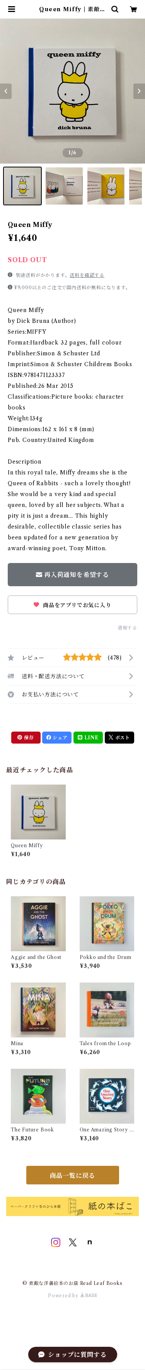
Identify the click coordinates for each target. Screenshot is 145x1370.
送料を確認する (87, 275)
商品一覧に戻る (73, 1175)
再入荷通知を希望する (76, 574)
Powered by (64, 1295)
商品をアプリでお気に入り (76, 605)
